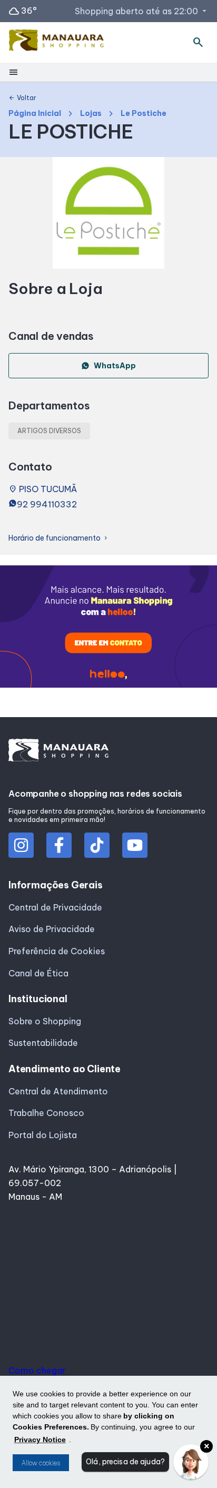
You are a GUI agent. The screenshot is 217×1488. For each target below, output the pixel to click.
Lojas (91, 113)
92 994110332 (47, 504)
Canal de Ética (38, 973)
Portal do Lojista (42, 1135)
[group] (108, 628)
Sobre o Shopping (44, 1021)
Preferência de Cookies (56, 951)
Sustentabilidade (43, 1042)
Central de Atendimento (58, 1091)
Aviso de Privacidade (51, 929)
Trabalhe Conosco (46, 1113)
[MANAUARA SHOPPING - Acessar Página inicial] (56, 42)
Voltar (22, 98)
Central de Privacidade (55, 907)
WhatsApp (115, 365)
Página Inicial (34, 113)
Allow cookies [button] (41, 1463)
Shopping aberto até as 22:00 (142, 11)
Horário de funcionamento (58, 538)
